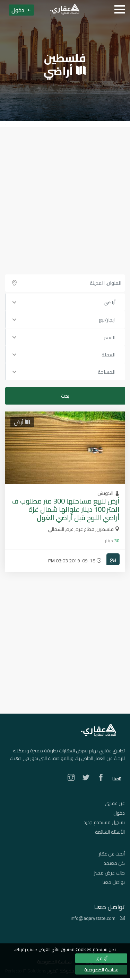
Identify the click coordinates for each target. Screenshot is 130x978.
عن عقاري (115, 803)
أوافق (101, 958)
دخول (119, 813)
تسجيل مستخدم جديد (104, 822)
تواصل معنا (114, 882)
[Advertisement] (65, 196)
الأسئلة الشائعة (110, 832)
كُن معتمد (114, 863)
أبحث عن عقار (112, 854)
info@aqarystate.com (93, 918)
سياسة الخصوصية (101, 970)
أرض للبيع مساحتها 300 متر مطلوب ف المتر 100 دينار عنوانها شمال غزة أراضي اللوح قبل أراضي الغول (65, 509)
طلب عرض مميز (109, 873)
